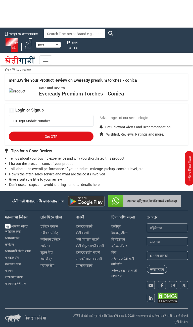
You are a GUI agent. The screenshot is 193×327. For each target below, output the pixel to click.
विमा (113, 252)
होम (7, 69)
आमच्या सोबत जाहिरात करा (16, 229)
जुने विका (27, 45)
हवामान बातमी (84, 265)
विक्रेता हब (118, 239)
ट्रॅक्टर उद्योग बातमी (88, 252)
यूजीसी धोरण (181, 321)
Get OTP (51, 136)
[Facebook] (162, 285)
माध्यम (9, 270)
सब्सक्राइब (157, 269)
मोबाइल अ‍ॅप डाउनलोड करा (23, 34)
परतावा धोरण (13, 264)
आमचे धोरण (180, 315)
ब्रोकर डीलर (119, 245)
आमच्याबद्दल (12, 238)
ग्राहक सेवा (47, 265)
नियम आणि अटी (163, 315)
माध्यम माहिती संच (15, 283)
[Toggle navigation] (45, 59)
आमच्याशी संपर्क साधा (18, 251)
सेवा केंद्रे (46, 258)
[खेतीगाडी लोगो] (20, 60)
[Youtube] (151, 285)
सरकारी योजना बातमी (89, 258)
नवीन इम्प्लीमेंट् (49, 232)
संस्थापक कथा (14, 277)
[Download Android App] (86, 201)
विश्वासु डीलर (119, 232)
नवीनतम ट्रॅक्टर (50, 239)
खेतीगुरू (116, 226)
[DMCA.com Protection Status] (168, 297)
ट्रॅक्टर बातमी (84, 226)
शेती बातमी (82, 232)
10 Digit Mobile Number (31, 121)
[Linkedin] (151, 298)
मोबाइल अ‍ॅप (12, 257)
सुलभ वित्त (46, 252)
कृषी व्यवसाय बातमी (87, 239)
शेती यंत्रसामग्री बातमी (90, 245)
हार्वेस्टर (45, 245)
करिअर (9, 244)
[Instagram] (173, 285)
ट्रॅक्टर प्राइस (49, 226)
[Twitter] (184, 285)
